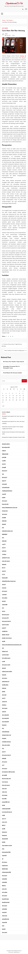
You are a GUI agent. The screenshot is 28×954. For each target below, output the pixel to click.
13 (13, 395)
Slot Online (5, 28)
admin (6, 33)
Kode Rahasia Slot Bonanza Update (12, 372)
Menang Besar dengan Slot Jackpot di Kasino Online (13, 437)
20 (13, 398)
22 (19, 398)
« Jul (3, 406)
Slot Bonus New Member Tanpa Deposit (13, 361)
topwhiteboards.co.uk (14, 3)
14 (16, 395)
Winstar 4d (23, 56)
